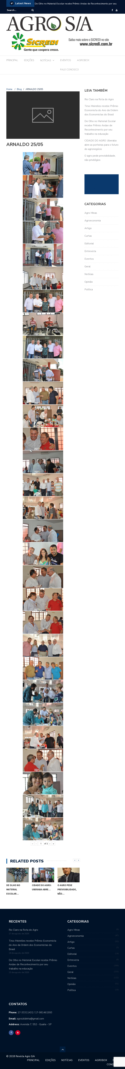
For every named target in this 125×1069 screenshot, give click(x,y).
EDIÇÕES (29, 60)
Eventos (89, 258)
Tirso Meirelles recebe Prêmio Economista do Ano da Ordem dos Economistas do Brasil (101, 110)
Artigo (88, 228)
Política (88, 289)
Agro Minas (90, 213)
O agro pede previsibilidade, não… (41, 889)
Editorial (89, 243)
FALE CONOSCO (69, 69)
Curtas (88, 236)
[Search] (32, 10)
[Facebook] (112, 10)
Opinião (88, 281)
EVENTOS (65, 60)
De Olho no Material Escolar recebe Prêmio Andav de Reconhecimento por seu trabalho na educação (76, 5)
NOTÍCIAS (45, 60)
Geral (87, 266)
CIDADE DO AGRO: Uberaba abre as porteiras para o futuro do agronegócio (101, 145)
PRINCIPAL (12, 60)
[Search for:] (16, 10)
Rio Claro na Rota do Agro (99, 99)
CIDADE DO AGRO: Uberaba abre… (16, 887)
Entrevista (90, 251)
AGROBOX (83, 60)
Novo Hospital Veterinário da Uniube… (66, 889)
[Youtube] (117, 10)
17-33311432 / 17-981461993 (35, 1012)
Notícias (88, 274)
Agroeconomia (92, 220)
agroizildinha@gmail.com (30, 1018)
